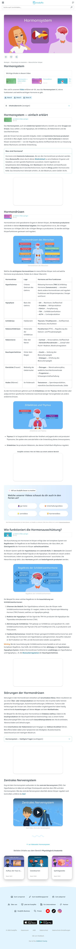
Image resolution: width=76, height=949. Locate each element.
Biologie (6, 62)
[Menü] (73, 2)
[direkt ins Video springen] (38, 250)
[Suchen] (71, 7)
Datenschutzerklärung (64, 522)
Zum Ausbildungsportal (40, 897)
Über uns (14, 904)
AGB (34, 930)
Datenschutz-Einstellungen (61, 930)
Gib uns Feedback (38, 936)
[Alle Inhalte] (3, 2)
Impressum (25, 930)
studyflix (40, 2)
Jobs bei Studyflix (30, 904)
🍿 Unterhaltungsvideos (53, 506)
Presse (39, 911)
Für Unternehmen (50, 904)
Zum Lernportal (19, 897)
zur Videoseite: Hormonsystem (39, 844)
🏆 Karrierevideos (53, 514)
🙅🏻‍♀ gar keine (22, 506)
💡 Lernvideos (22, 514)
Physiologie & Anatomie (19, 62)
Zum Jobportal (60, 897)
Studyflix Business (24, 911)
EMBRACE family (41, 941)
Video (22, 89)
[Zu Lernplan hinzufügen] (6, 57)
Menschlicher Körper (35, 62)
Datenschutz (44, 930)
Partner (65, 904)
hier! (24, 794)
